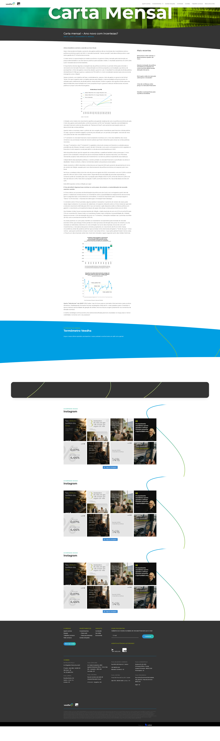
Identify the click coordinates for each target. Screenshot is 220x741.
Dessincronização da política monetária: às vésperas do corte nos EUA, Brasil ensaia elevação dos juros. (146, 67)
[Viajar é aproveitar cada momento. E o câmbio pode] (75, 429)
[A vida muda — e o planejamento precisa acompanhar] (98, 429)
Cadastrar (148, 636)
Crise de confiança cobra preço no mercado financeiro (146, 84)
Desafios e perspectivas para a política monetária (146, 92)
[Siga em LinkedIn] (141, 705)
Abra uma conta (209, 3)
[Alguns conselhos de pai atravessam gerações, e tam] (98, 453)
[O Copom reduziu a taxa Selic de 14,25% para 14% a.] (121, 453)
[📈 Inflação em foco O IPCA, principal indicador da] (75, 453)
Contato (187, 3)
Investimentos (156, 3)
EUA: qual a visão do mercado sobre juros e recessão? (146, 76)
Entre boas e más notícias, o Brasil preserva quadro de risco (146, 57)
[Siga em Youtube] (151, 705)
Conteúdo (180, 3)
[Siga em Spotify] (155, 705)
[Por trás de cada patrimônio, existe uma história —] (121, 429)
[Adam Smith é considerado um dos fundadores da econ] (145, 429)
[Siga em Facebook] (144, 705)
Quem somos (146, 3)
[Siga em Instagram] (148, 705)
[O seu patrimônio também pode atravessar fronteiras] (145, 453)
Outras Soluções (170, 3)
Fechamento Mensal (85, 36)
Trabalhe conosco (197, 3)
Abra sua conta (70, 644)
